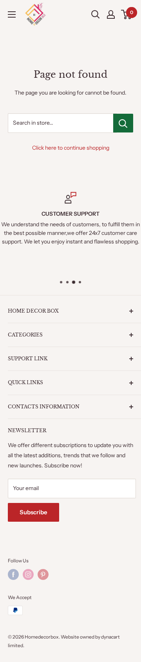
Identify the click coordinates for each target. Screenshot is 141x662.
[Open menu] (12, 14)
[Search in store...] (123, 123)
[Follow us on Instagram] (28, 574)
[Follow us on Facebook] (13, 574)
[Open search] (95, 14)
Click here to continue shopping (70, 147)
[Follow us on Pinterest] (43, 574)
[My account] (111, 14)
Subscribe (33, 512)
